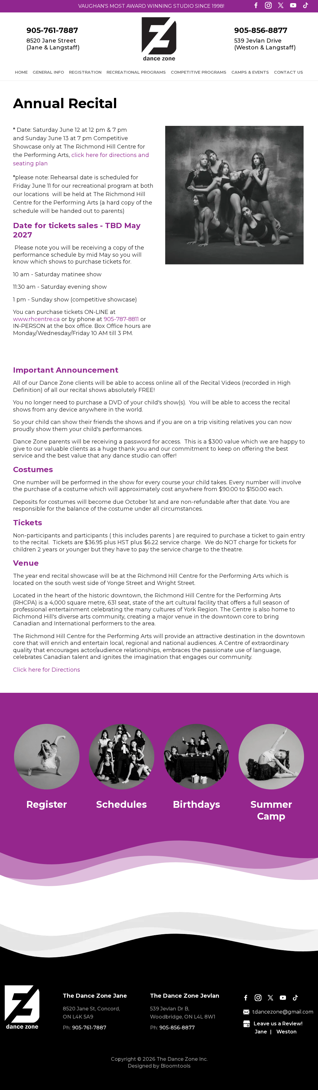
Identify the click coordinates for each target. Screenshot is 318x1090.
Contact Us (288, 72)
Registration (85, 72)
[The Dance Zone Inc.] (159, 39)
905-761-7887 (52, 30)
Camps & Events (250, 72)
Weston (286, 1032)
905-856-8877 (260, 30)
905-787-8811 (121, 319)
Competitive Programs (198, 72)
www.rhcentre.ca (36, 319)
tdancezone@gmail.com (282, 1012)
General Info (48, 72)
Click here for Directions (46, 669)
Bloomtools (176, 1066)
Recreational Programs (136, 72)
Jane (261, 1032)
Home (21, 72)
